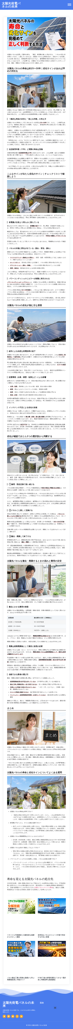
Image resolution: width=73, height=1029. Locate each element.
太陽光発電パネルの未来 (11, 5)
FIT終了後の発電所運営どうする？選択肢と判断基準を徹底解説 (52, 979)
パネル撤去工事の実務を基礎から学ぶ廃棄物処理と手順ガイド (20, 979)
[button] (55, 1007)
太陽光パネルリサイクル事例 (43, 887)
